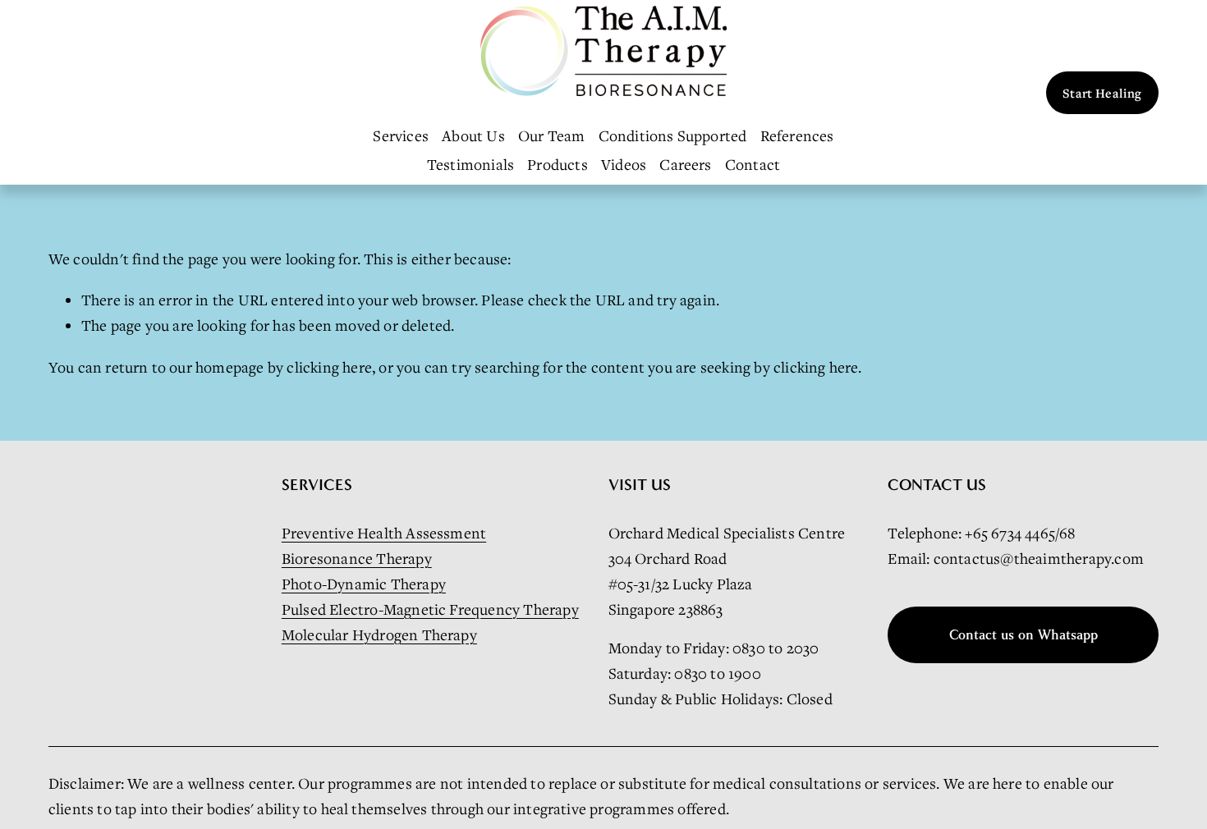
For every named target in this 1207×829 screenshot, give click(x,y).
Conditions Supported (673, 135)
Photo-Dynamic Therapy (364, 583)
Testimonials (470, 164)
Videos (623, 164)
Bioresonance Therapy (357, 558)
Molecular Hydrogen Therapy (379, 634)
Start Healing (1101, 93)
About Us (473, 135)
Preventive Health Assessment (384, 533)
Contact (752, 164)
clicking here (329, 367)
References (797, 135)
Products (557, 164)
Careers (685, 164)
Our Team (551, 135)
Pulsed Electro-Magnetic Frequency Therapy (430, 609)
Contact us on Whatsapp (1023, 634)
